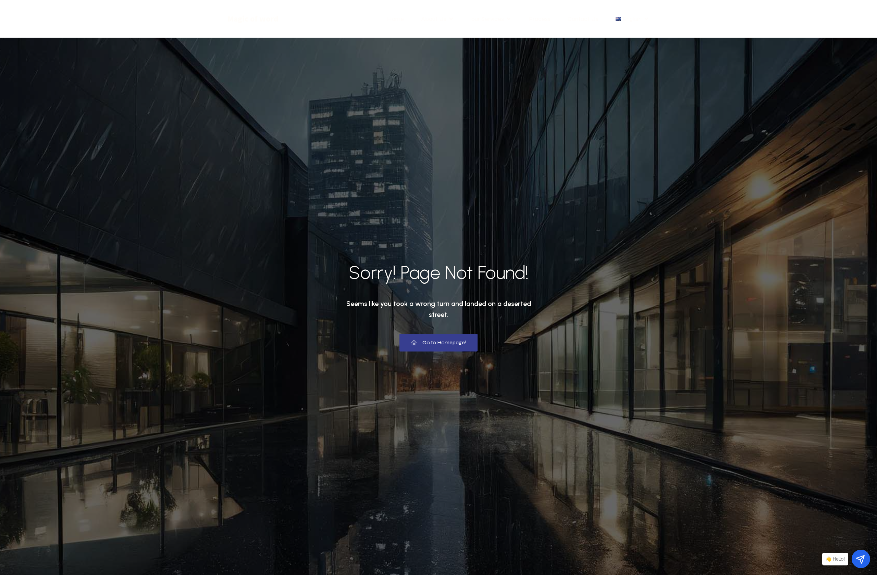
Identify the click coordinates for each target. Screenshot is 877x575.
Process (540, 19)
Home (395, 19)
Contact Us (583, 19)
